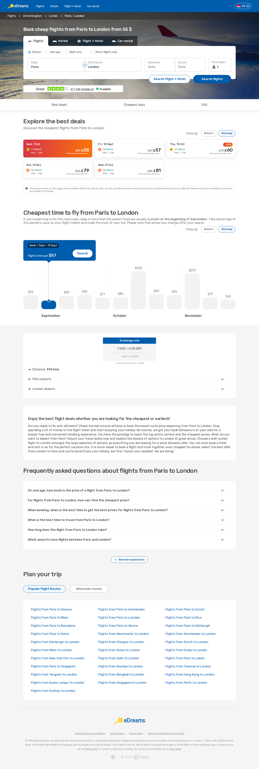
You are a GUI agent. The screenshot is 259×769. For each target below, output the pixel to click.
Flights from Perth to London (186, 682)
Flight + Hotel (72, 6)
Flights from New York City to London (57, 658)
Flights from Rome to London (119, 650)
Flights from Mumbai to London (120, 666)
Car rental (93, 6)
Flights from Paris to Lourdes (119, 617)
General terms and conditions (90, 733)
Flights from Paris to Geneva (51, 609)
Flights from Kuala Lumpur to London (57, 682)
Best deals (59, 105)
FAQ (204, 105)
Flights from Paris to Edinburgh (187, 625)
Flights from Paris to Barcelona (53, 625)
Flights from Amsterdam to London (190, 634)
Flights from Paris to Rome (50, 634)
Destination (95, 62)
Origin (34, 62)
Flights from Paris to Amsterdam (121, 609)
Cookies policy (117, 733)
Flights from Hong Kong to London (190, 674)
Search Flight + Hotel (169, 79)
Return (182, 62)
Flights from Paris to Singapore (53, 666)
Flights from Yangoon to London (54, 674)
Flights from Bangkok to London (121, 674)
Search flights (212, 79)
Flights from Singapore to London (122, 682)
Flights (40, 6)
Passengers (219, 62)
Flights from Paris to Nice (183, 617)
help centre (175, 749)
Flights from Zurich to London (186, 642)
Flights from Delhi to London (118, 658)
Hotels (54, 6)
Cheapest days (134, 105)
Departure (154, 62)
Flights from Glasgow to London (121, 642)
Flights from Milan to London (51, 650)
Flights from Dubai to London (186, 650)
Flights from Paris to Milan (49, 617)
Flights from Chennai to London (188, 666)
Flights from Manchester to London (123, 634)
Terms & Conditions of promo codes (166, 733)
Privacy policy (136, 733)
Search (82, 253)
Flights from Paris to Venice (118, 625)
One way (226, 133)
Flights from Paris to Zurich (185, 609)
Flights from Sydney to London (53, 691)
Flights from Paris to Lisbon (185, 658)
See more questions (132, 559)
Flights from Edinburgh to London (55, 642)
